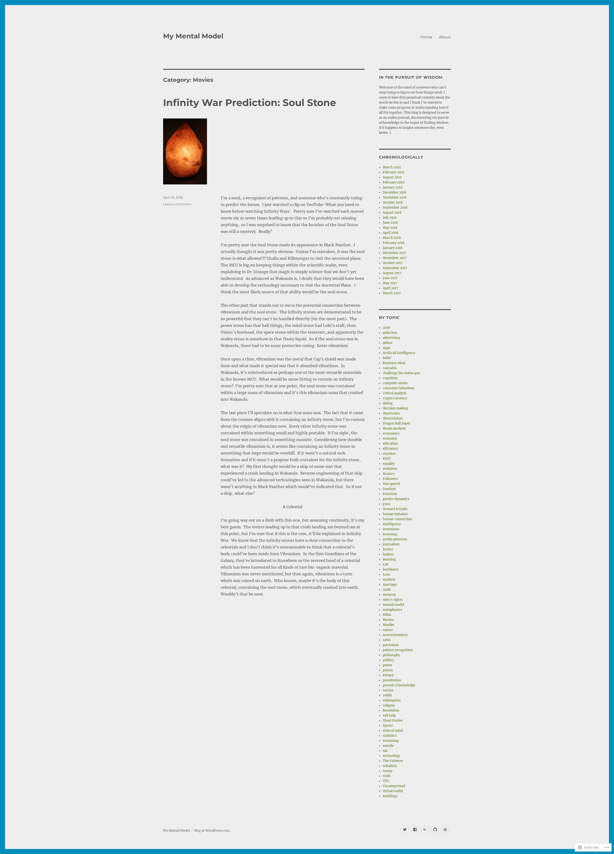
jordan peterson (395, 539)
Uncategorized (394, 786)
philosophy (391, 655)
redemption (392, 700)
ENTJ (386, 459)
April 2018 (390, 233)
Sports (388, 726)
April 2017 (390, 288)
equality (389, 464)
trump (387, 771)
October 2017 (393, 263)
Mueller (389, 625)
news (387, 640)
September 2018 (395, 208)
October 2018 (393, 202)
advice (387, 343)
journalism (391, 544)
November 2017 (395, 258)
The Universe (393, 761)
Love (386, 574)
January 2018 (392, 248)
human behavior (395, 514)
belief (387, 358)
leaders (388, 554)
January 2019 (393, 187)
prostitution (392, 680)
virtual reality (393, 791)
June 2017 (390, 278)
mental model (393, 605)
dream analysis (394, 428)
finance (389, 474)
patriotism (391, 645)
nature (388, 630)
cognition (390, 378)
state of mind (393, 731)
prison (388, 670)
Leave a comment (177, 204)
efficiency (390, 449)
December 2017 (394, 253)
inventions (391, 529)
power (387, 665)
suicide (388, 746)
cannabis (390, 368)
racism (388, 690)
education (390, 444)
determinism (393, 418)
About (445, 37)
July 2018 (389, 218)
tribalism (390, 766)
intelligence (392, 524)
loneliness (391, 569)
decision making (395, 408)
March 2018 (392, 238)
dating (388, 403)
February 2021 (393, 172)
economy (390, 438)
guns (386, 504)
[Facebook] (415, 829)
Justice (388, 549)
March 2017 (392, 293)
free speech (391, 484)
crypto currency (395, 398)
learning (389, 559)
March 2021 (392, 167)
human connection (397, 519)
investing (390, 534)
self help (389, 715)
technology (391, 756)
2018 (386, 328)
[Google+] (425, 829)
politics (388, 660)
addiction (390, 333)
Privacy (388, 675)
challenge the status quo (401, 373)
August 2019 (392, 177)
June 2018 (390, 223)
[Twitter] (405, 829)
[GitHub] (435, 829)
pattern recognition (398, 650)
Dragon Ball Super (396, 423)
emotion (389, 454)
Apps (386, 348)
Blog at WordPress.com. (212, 831)
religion (389, 705)
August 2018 (392, 213)
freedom (389, 489)
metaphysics (392, 610)
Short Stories (393, 721)
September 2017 (395, 268)
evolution (390, 469)
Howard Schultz (395, 509)
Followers (390, 479)
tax (385, 751)
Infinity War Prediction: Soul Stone (249, 102)
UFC (386, 781)
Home (426, 37)
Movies (388, 620)
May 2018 (390, 228)
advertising (391, 338)
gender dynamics (396, 499)
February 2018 (393, 243)
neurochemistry (395, 635)
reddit (387, 695)
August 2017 (392, 273)
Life (386, 564)
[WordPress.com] (445, 829)
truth (387, 776)
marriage (390, 585)
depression (391, 413)
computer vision (395, 383)
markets (389, 579)
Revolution (391, 710)
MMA (387, 615)
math (387, 590)
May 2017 (390, 283)
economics (391, 433)
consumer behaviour (398, 388)
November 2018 (395, 197)
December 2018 (394, 192)
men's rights (393, 600)
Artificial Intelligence (399, 353)
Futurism (390, 494)
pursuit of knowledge (399, 685)
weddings (390, 796)
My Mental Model (193, 36)
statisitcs (390, 736)
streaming (391, 741)
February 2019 (394, 182)
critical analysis (395, 393)
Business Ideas (394, 363)
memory (389, 595)
